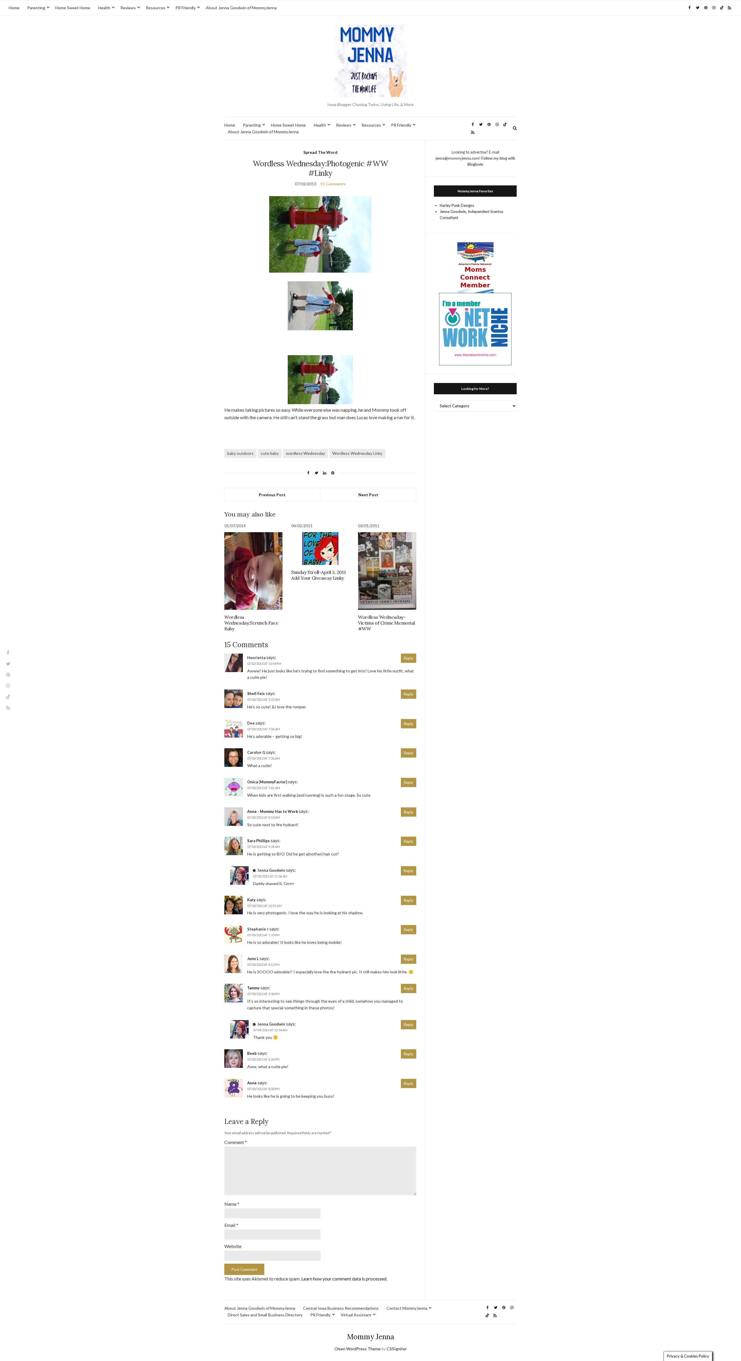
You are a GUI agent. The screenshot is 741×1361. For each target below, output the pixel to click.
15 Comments (333, 183)
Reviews (128, 7)
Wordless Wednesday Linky (357, 453)
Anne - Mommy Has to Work (272, 811)
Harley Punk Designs (457, 205)
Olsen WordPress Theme (357, 1348)
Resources (155, 7)
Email (231, 1225)
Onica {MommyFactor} (267, 782)
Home (14, 7)
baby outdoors (240, 453)
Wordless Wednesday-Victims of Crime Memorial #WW (386, 623)
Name (231, 1204)
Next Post (368, 494)
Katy (251, 899)
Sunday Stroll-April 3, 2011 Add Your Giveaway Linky (318, 575)
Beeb (252, 1053)
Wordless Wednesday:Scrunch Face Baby (251, 623)
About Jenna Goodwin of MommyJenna (241, 7)
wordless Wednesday (305, 453)
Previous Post (272, 494)
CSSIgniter (397, 1348)
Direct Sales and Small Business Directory (265, 1314)
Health (104, 7)
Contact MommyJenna (406, 1308)
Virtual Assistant (356, 1314)
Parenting (36, 7)
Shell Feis (256, 693)
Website (232, 1246)
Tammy (253, 988)
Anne (252, 1083)
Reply (408, 658)
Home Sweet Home (72, 7)
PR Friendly (185, 7)
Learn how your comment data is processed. (344, 1278)
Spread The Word (320, 152)
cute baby (270, 453)
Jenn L (253, 958)
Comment (235, 1142)
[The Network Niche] (475, 328)
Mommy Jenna (370, 1336)
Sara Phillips (258, 840)
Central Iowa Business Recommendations (341, 1308)
